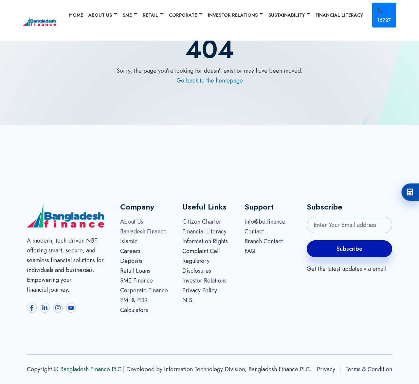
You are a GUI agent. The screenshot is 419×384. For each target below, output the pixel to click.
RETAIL (150, 15)
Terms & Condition (368, 369)
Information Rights (205, 241)
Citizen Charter (201, 221)
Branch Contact (264, 241)
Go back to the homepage (209, 80)
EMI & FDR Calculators (134, 305)
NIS (187, 300)
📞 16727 (384, 15)
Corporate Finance (144, 290)
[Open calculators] (410, 192)
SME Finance (136, 280)
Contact (254, 231)
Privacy (326, 369)
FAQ (250, 251)
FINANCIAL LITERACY (339, 15)
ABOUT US (100, 15)
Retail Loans (135, 270)
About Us (131, 221)
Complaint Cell (201, 251)
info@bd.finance (265, 221)
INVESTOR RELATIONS (233, 15)
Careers (130, 251)
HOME (76, 15)
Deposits (131, 261)
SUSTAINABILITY (286, 15)
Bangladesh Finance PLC (90, 369)
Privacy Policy (199, 290)
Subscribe (349, 249)
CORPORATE (183, 15)
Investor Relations (204, 280)
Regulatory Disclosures (196, 266)
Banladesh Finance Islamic (143, 236)
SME (127, 15)
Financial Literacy (204, 231)
